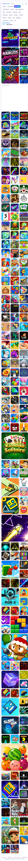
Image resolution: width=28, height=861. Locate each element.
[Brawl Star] (24, 308)
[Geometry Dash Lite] (10, 505)
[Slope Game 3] (24, 720)
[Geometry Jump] (5, 693)
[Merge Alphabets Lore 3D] (5, 262)
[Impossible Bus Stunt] (24, 281)
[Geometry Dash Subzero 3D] (5, 244)
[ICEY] (24, 363)
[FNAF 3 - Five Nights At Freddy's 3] (15, 583)
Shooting (5, 15)
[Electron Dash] (5, 803)
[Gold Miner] (24, 830)
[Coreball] (24, 775)
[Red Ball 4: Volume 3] (15, 253)
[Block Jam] (15, 381)
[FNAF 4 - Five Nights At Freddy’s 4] (5, 583)
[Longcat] (24, 180)
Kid (14, 17)
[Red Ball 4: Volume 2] (24, 262)
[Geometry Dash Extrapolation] (24, 125)
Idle (4, 12)
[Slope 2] (5, 739)
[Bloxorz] (24, 574)
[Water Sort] (24, 556)
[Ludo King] (24, 400)
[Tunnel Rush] (24, 730)
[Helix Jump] (15, 665)
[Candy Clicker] (24, 684)
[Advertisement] (14, 98)
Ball (20, 12)
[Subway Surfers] (10, 835)
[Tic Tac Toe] (24, 583)
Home (3, 24)
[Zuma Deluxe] (15, 226)
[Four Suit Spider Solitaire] (10, 74)
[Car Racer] (15, 299)
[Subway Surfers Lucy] (5, 336)
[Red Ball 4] (24, 510)
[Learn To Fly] (5, 409)
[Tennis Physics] (24, 216)
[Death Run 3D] (24, 711)
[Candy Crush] (5, 427)
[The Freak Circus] (5, 143)
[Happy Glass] (24, 482)
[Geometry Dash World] (5, 363)
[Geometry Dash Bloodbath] (15, 693)
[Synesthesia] (24, 161)
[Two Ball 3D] (15, 161)
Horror (12, 9)
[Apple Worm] (10, 569)
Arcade (15, 15)
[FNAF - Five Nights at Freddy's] (5, 812)
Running (15, 12)
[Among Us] (5, 849)
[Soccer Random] (15, 464)
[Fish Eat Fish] (5, 665)
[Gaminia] (24, 61)
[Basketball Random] (15, 363)
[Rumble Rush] (15, 317)
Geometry (8, 12)
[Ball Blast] (24, 427)
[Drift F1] (15, 336)
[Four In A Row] (5, 775)
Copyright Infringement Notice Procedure (15, 858)
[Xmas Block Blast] (15, 326)
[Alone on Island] (15, 271)
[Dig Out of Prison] (24, 152)
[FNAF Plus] (15, 143)
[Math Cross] (5, 253)
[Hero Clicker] (24, 244)
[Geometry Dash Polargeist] (5, 116)
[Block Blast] (19, 624)
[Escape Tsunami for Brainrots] (15, 125)
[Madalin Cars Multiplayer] (5, 134)
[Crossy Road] (15, 473)
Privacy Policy (24, 857)
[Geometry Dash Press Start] (24, 33)
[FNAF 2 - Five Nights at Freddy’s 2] (24, 665)
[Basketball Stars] (15, 849)
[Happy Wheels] (24, 491)
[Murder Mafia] (19, 808)
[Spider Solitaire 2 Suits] (15, 427)
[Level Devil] (24, 702)
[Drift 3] (5, 821)
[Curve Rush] (24, 409)
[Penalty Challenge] (15, 134)
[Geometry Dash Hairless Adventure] (10, 56)
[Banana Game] (24, 675)
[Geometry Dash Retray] (24, 42)
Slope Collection (19, 9)
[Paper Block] (15, 180)
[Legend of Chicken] (15, 244)
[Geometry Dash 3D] (15, 391)
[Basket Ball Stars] (24, 299)
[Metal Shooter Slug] (24, 317)
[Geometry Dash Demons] (24, 116)
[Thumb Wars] (24, 345)
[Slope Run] (10, 725)
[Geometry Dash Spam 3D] (24, 171)
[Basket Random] (24, 464)
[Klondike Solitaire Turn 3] (15, 189)
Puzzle (10, 15)
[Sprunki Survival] (24, 271)
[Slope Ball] (24, 336)
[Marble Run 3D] (15, 409)
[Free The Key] (15, 198)
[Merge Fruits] (14, 757)
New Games (17, 6)
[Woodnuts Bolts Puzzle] (5, 290)
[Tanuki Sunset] (5, 473)
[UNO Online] (15, 281)
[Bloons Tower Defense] (14, 647)
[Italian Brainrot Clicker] (5, 189)
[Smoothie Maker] (5, 152)
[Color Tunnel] (24, 354)
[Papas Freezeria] (5, 180)
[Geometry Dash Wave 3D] (5, 207)
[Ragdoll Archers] (5, 418)
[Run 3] (10, 597)
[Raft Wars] (24, 610)
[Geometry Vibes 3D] (15, 171)
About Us (4, 857)
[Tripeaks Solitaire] (24, 189)
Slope (4, 6)
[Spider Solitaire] (5, 556)
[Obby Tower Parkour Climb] (15, 418)
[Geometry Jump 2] (5, 610)
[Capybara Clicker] (24, 840)
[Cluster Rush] (5, 629)
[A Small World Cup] (24, 546)
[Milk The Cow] (24, 381)
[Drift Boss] (10, 487)
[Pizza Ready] (24, 253)
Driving (9, 17)
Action (11, 20)
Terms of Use (17, 857)
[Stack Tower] (5, 161)
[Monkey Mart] (15, 739)
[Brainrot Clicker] (5, 400)
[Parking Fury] (24, 143)
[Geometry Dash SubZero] (10, 707)
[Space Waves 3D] (15, 207)
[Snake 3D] (24, 794)
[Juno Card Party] (5, 281)
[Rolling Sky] (24, 134)
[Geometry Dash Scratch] (10, 789)
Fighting (18, 17)
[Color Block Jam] (15, 290)
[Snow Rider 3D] (15, 556)
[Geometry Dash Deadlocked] (15, 610)
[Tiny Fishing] (24, 592)
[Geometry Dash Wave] (5, 620)
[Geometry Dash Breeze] (15, 354)
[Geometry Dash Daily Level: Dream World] (5, 125)
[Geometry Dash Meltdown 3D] (24, 226)
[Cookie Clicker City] (15, 262)
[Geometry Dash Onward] (10, 38)
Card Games (6, 9)
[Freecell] (24, 473)
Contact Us (10, 857)
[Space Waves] (14, 528)
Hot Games (10, 6)
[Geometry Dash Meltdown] (15, 775)
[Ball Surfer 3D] (15, 546)
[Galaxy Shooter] (24, 372)
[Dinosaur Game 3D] (15, 345)
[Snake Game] (24, 601)
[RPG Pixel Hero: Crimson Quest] (5, 345)
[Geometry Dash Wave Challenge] (24, 79)
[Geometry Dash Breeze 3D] (5, 235)
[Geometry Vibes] (24, 418)
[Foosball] (15, 152)
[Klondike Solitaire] (14, 445)
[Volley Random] (24, 501)
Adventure (5, 20)
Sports (4, 17)
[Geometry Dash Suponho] (24, 51)
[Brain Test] (24, 391)
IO (15, 20)
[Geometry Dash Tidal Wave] (15, 116)
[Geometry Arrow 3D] (24, 235)
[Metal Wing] (5, 308)
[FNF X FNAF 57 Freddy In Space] (5, 171)
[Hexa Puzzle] (24, 290)
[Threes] (5, 216)
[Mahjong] (24, 207)
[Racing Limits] (5, 317)
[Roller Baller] (24, 785)
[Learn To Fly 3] (15, 372)
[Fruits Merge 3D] (15, 216)
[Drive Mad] (24, 693)
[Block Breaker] (15, 308)
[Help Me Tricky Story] (5, 381)
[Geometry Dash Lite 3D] (15, 235)
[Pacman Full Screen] (24, 739)
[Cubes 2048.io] (5, 464)
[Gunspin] (24, 326)
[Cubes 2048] (10, 679)
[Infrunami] (24, 70)
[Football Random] (5, 226)
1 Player (21, 15)
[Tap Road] (5, 546)
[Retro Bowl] (15, 821)
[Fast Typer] (24, 198)
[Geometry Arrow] (15, 400)
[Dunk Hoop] (5, 372)
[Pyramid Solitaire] (5, 198)
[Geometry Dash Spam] (5, 391)
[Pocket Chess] (5, 354)
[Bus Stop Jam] (5, 299)
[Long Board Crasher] (5, 326)
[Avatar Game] (24, 821)
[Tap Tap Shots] (24, 565)
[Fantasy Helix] (5, 271)
